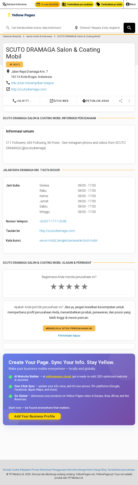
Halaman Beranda (12, 36)
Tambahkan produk (109, 4)
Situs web (58, 101)
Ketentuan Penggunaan (53, 469)
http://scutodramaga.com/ (29, 89)
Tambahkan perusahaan (77, 4)
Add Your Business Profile (34, 416)
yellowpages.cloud (58, 376)
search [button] (8, 28)
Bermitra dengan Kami (80, 469)
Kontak (7, 469)
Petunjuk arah (95, 101)
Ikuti (14, 64)
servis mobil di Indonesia (39, 36)
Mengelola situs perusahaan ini (69, 328)
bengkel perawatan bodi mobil (77, 240)
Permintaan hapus (69, 335)
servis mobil (48, 240)
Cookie (15, 469)
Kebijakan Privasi (29, 469)
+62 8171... (22, 101)
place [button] (76, 28)
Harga (97, 469)
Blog (103, 469)
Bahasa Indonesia (14, 4)
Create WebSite (47, 4)
